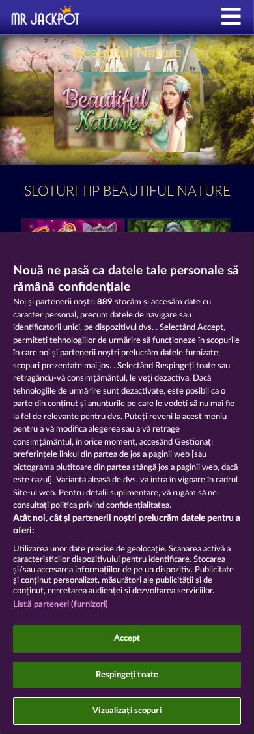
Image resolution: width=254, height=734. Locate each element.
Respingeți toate (127, 675)
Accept (127, 638)
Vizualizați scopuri (126, 711)
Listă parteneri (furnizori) (61, 604)
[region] (127, 483)
